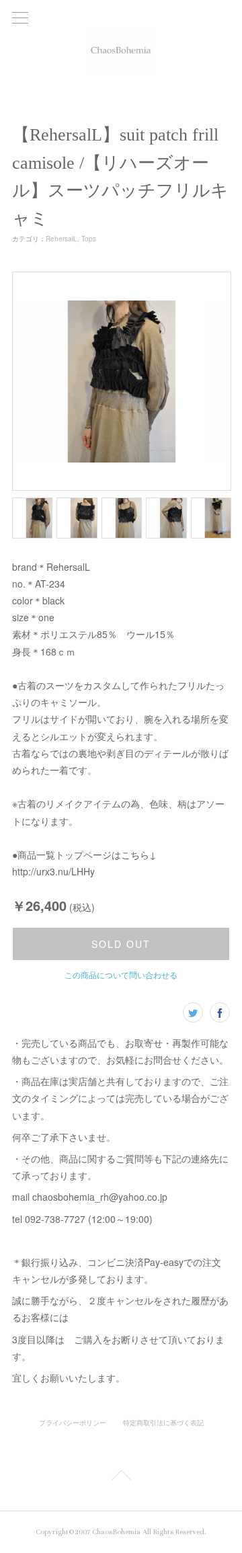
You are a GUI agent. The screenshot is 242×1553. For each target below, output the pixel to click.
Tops (88, 238)
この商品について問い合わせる (121, 974)
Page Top (121, 1477)
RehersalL (61, 238)
